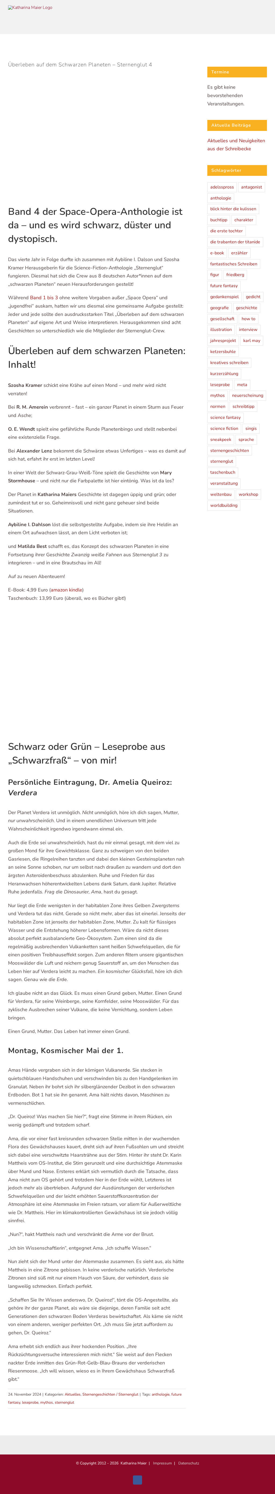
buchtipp (218, 220)
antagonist (251, 187)
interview (248, 330)
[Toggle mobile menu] (263, 18)
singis (251, 429)
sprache (246, 440)
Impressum (162, 1463)
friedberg (235, 275)
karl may (251, 341)
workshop (248, 494)
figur (214, 275)
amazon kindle (66, 590)
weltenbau (220, 494)
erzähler (239, 253)
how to (248, 319)
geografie (219, 308)
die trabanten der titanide (235, 242)
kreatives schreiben (229, 363)
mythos (46, 1402)
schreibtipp (243, 406)
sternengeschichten (229, 451)
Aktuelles (73, 1394)
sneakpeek (220, 440)
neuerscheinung (247, 395)
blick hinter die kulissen (233, 209)
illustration (221, 330)
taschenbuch (222, 472)
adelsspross (222, 187)
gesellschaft (222, 319)
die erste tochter (226, 231)
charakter (243, 220)
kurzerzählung (224, 374)
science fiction (224, 429)
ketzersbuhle (223, 352)
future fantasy (224, 286)
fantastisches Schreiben (233, 264)
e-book (217, 253)
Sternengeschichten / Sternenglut (110, 1394)
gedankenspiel (224, 297)
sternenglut (64, 1402)
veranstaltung (224, 483)
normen (217, 406)
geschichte (246, 308)
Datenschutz (188, 1463)
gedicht (253, 297)
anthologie (160, 1394)
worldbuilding (223, 505)
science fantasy (225, 417)
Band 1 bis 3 (44, 297)
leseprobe (30, 1402)
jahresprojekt (223, 341)
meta (242, 385)
